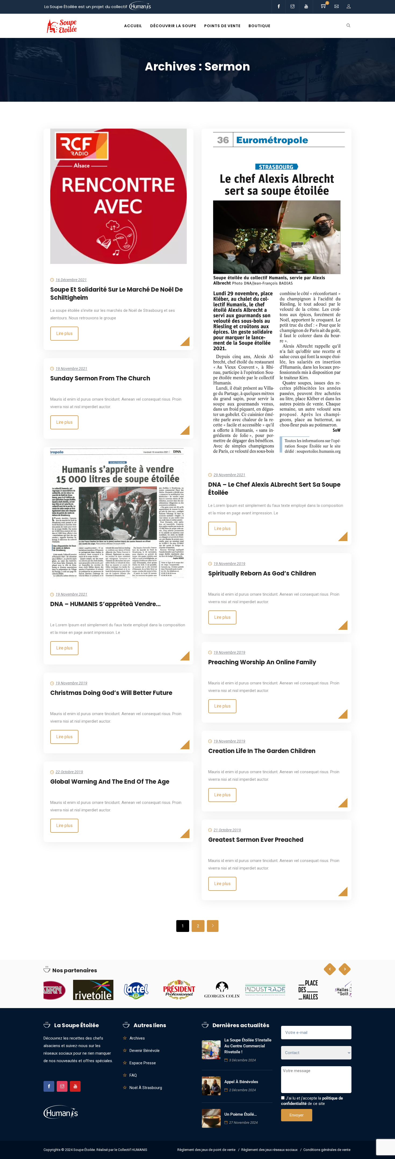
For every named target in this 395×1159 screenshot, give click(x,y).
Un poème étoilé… (240, 1114)
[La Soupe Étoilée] (61, 26)
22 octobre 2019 (69, 772)
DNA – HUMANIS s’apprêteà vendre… (105, 604)
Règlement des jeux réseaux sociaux (269, 1150)
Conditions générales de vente (326, 1150)
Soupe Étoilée (84, 1150)
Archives (137, 1038)
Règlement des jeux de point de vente (206, 1150)
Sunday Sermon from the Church (100, 378)
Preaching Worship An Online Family (262, 662)
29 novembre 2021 (229, 475)
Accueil (133, 26)
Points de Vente (222, 26)
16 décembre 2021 (71, 280)
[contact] (337, 6)
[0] (323, 6)
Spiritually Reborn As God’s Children (262, 573)
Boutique (259, 26)
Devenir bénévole (145, 1050)
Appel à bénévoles (241, 1081)
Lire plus (64, 333)
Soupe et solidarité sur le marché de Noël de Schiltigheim (116, 293)
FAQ (133, 1075)
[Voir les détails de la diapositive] (64, 990)
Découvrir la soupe (173, 26)
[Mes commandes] (349, 6)
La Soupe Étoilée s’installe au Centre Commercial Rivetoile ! (247, 1046)
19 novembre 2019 (229, 563)
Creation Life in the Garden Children (261, 751)
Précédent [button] (330, 969)
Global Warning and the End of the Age (109, 782)
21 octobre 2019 (227, 830)
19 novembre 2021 (71, 368)
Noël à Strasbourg (146, 1087)
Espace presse (143, 1063)
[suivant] (212, 926)
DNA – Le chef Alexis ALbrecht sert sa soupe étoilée (274, 488)
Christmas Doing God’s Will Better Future (111, 693)
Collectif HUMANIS (132, 1150)
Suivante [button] (344, 969)
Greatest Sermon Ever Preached (255, 840)
